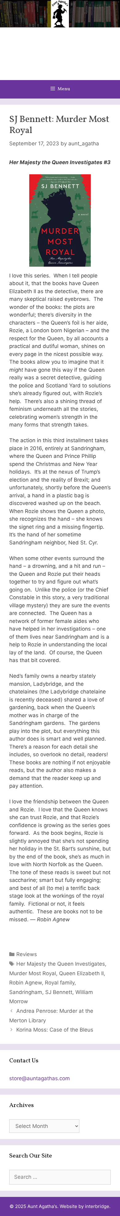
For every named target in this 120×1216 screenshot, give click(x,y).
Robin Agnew (25, 983)
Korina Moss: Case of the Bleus (54, 1030)
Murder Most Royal (32, 973)
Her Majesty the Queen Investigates (60, 964)
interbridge (97, 1206)
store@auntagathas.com (39, 1078)
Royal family (59, 983)
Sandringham (25, 992)
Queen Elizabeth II (81, 973)
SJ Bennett (58, 992)
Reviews (26, 954)
